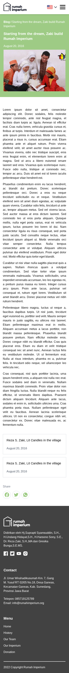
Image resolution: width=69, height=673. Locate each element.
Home (7, 626)
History (8, 632)
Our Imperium (12, 645)
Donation (9, 651)
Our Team (10, 639)
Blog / (7, 21)
